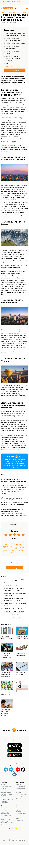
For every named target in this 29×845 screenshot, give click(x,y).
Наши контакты (20, 808)
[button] (27, 8)
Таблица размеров (6, 810)
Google (5, 552)
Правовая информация (4, 802)
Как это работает (21, 788)
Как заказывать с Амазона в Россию (22, 637)
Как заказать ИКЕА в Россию (13, 615)
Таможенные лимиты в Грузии (15, 43)
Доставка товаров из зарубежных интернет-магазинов (13, 58)
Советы (23, 12)
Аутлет (7, 544)
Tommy (13, 545)
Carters (15, 548)
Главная (3, 12)
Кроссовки (9, 546)
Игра (12, 552)
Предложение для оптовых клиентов (21, 814)
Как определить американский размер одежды (6, 674)
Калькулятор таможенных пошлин (7, 822)
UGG (13, 543)
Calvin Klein (20, 547)
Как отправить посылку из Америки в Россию (5, 712)
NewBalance (20, 553)
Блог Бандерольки (13, 12)
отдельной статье (8, 145)
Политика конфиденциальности (7, 798)
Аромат (16, 543)
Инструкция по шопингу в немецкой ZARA (6, 655)
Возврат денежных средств (6, 795)
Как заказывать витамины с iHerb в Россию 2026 (6, 693)
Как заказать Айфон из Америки (7, 637)
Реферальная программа (19, 810)
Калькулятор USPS (6, 815)
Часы (19, 544)
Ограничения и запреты (20, 799)
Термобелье (22, 543)
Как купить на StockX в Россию (14, 611)
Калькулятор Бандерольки (5, 812)
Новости (18, 784)
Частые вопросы (20, 786)
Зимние (5, 550)
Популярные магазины (19, 791)
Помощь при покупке (22, 794)
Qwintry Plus (4, 808)
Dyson (7, 543)
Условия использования (5, 789)
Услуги (3, 784)
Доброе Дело (19, 820)
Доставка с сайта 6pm (21, 692)
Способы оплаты (6, 792)
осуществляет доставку (18, 434)
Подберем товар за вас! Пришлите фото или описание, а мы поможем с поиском (12, 3)
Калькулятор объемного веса (5, 818)
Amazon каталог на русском (21, 673)
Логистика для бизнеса (20, 817)
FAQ (7, 63)
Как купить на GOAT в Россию (13, 608)
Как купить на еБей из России (21, 654)
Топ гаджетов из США (11, 585)
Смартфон (15, 550)
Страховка (19, 796)
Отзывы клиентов (6, 786)
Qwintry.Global (5, 824)
